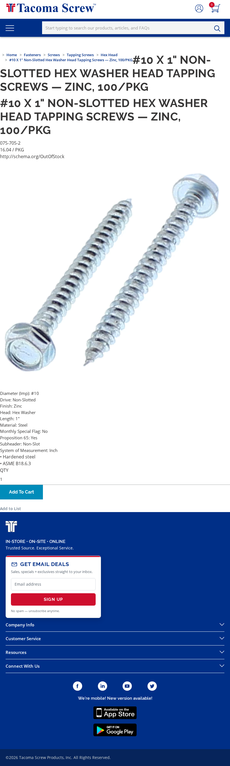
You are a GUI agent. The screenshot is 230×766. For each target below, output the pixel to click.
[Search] (218, 28)
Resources (16, 652)
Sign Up (53, 599)
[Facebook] (77, 686)
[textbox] (133, 27)
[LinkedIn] (102, 686)
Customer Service (23, 638)
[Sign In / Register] (199, 8)
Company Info (20, 625)
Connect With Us (23, 666)
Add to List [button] (10, 508)
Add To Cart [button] (21, 492)
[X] (152, 686)
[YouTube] (127, 686)
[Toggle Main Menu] (10, 27)
